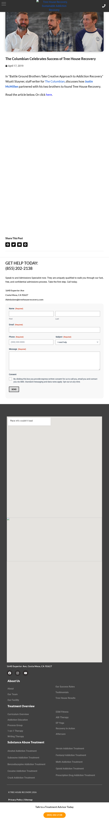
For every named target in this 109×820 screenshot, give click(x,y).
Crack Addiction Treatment (21, 777)
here (49, 94)
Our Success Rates (65, 686)
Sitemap (28, 799)
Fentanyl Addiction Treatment (71, 755)
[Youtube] (25, 673)
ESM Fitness (62, 711)
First (10, 319)
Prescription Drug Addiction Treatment (75, 775)
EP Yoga (60, 723)
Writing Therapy (16, 736)
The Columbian (55, 81)
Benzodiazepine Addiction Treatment (26, 764)
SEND (13, 389)
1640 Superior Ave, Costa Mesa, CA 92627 (29, 666)
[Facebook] (9, 673)
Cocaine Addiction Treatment (22, 771)
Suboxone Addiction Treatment (23, 757)
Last (57, 319)
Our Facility (13, 700)
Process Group (15, 725)
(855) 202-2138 (19, 268)
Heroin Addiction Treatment (70, 748)
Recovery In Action (65, 728)
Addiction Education (18, 719)
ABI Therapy (62, 717)
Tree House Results (65, 698)
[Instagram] (17, 673)
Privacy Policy (15, 799)
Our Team (13, 694)
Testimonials (62, 692)
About (11, 688)
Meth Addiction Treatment (69, 762)
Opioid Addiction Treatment (70, 768)
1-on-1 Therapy (15, 731)
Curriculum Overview (18, 714)
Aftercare (61, 734)
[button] (4, 4)
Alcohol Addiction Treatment (22, 751)
